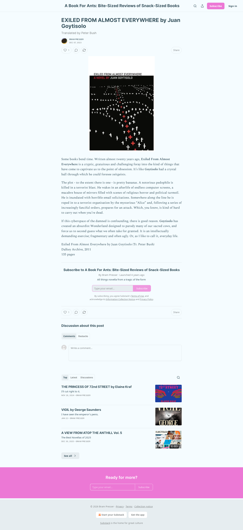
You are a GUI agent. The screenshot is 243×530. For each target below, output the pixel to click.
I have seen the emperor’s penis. (79, 414)
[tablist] (75, 336)
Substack (105, 523)
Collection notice (143, 506)
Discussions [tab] (87, 377)
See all (68, 455)
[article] (121, 393)
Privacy (120, 506)
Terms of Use (137, 295)
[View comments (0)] (76, 50)
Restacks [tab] (83, 336)
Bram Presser (76, 39)
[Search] (195, 6)
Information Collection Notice (120, 299)
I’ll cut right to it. (70, 391)
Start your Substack (112, 514)
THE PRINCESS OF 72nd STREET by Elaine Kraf (96, 387)
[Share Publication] (202, 6)
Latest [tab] (73, 377)
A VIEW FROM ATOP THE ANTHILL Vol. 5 (91, 433)
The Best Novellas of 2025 (76, 437)
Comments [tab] (69, 336)
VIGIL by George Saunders (81, 410)
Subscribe (216, 6)
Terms (129, 506)
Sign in (232, 6)
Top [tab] (65, 377)
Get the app (137, 514)
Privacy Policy (146, 299)
